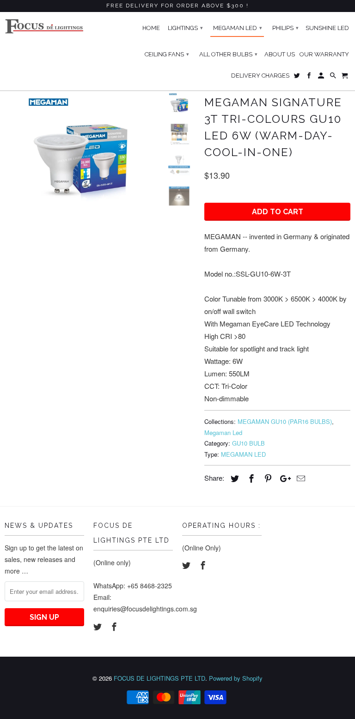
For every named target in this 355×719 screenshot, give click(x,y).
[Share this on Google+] (282, 478)
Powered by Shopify (236, 678)
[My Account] (321, 78)
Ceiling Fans (167, 54)
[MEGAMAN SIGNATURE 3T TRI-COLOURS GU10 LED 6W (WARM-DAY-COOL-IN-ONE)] (81, 149)
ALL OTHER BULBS (228, 54)
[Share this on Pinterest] (266, 478)
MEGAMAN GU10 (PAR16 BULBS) (285, 421)
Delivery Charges (260, 75)
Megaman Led (223, 432)
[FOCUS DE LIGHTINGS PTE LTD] (44, 26)
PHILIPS (285, 27)
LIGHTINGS (185, 27)
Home (151, 27)
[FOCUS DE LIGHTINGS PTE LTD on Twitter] (98, 626)
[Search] (333, 78)
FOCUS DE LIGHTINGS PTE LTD (159, 678)
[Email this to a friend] (299, 478)
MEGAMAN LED (243, 454)
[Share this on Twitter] (233, 478)
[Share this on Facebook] (250, 478)
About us (279, 54)
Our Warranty (324, 54)
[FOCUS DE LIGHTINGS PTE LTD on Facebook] (115, 626)
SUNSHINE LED (327, 27)
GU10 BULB (248, 443)
